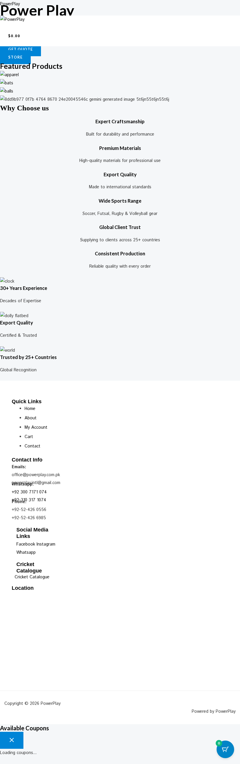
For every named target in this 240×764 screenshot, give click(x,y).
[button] (120, 26)
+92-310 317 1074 (29, 500)
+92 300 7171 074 (29, 492)
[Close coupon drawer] (11, 740)
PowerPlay (10, 4)
